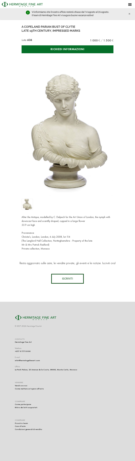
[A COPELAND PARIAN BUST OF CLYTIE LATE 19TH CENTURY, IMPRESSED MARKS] (27, 204)
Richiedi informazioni (67, 49)
